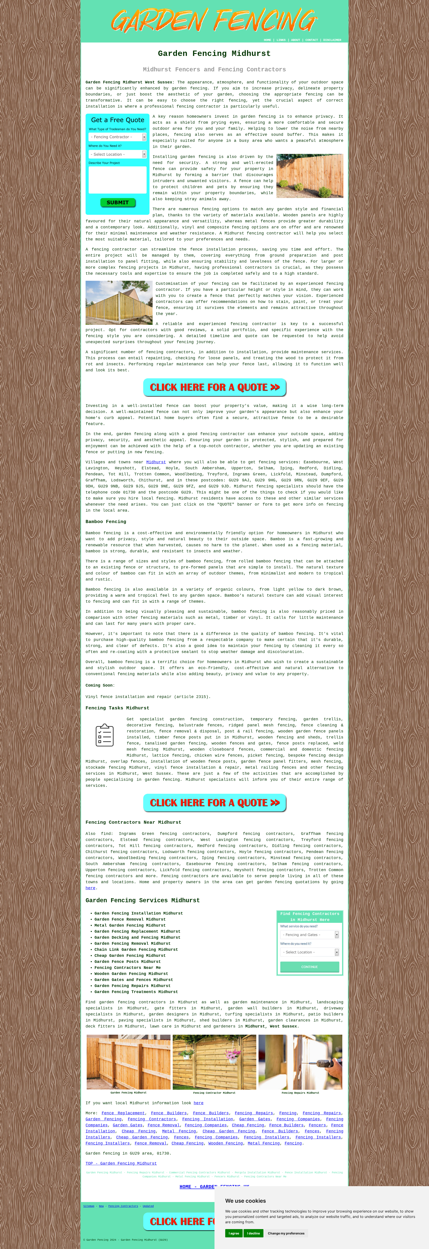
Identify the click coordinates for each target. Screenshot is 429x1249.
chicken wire (210, 755)
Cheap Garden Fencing (229, 1131)
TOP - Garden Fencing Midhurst (121, 1163)
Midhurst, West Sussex (271, 1026)
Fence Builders (169, 1113)
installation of (169, 761)
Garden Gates (254, 1119)
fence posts (187, 737)
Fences (312, 1131)
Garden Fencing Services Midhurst (143, 900)
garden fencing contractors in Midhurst (148, 1002)
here (90, 888)
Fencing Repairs (254, 1113)
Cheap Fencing (248, 1125)
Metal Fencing (179, 1131)
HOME (267, 40)
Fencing (288, 1113)
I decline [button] (253, 1233)
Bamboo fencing (103, 533)
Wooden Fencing (225, 1143)
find (106, 834)
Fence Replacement (123, 1113)
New (101, 1206)
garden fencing (274, 882)
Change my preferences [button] (286, 1233)
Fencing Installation (207, 1119)
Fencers (317, 1125)
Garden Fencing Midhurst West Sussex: (130, 82)
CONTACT (311, 40)
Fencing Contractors (152, 1119)
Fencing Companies (298, 1119)
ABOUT (295, 40)
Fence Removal (164, 1125)
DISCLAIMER (332, 40)
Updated (148, 1206)
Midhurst (156, 462)
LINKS (281, 40)
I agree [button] (234, 1233)
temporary (261, 719)
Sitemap (88, 1206)
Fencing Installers (266, 1137)
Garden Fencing (104, 1119)
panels (336, 731)
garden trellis (322, 719)
